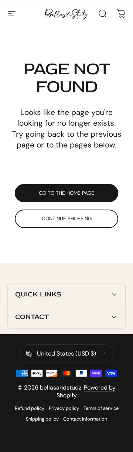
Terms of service (101, 408)
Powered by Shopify (86, 391)
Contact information (85, 419)
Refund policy (29, 408)
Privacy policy (64, 408)
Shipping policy (42, 419)
